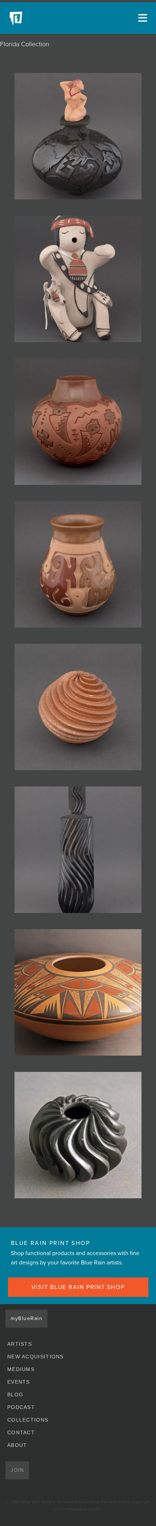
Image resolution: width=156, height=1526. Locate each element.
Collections (27, 1420)
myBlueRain (26, 1318)
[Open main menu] (141, 18)
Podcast (21, 1407)
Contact (21, 1432)
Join (17, 1470)
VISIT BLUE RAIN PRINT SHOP (78, 1287)
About (17, 1445)
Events (18, 1382)
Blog (15, 1394)
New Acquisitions (35, 1356)
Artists (19, 1344)
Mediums (20, 1369)
